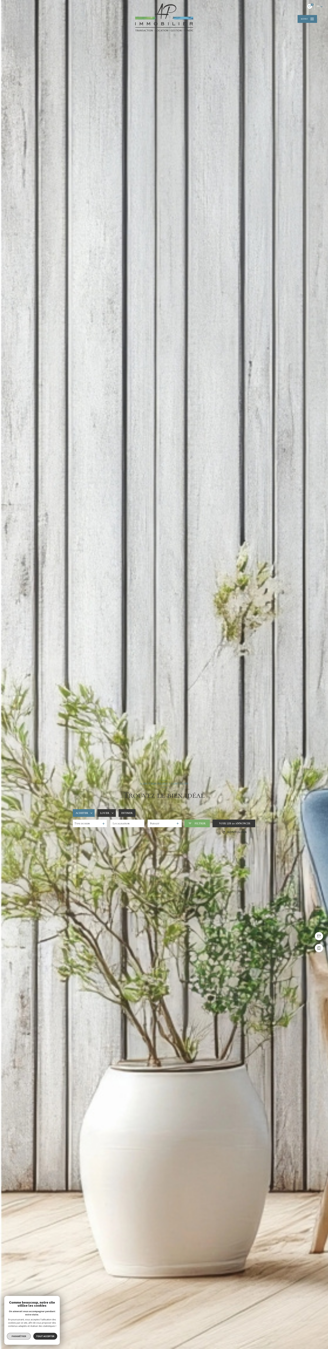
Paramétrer (19, 1336)
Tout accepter (45, 1336)
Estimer (127, 813)
